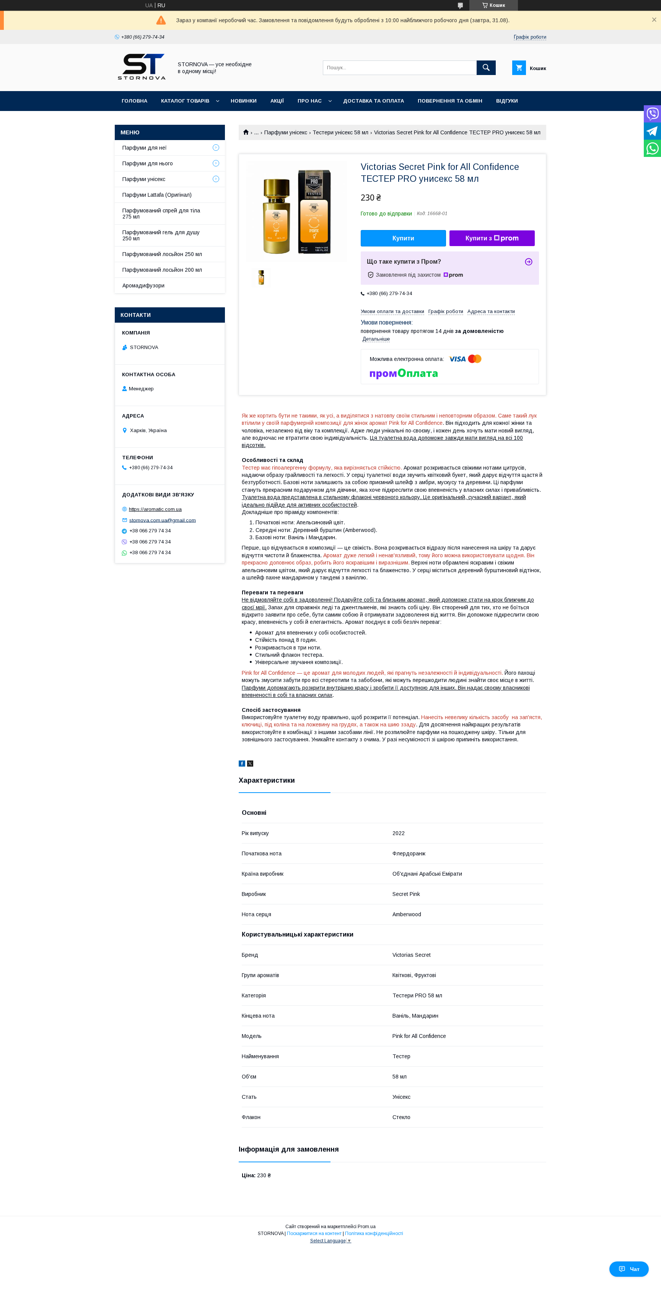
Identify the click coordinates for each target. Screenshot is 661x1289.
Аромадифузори (143, 285)
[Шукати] (486, 67)
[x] (250, 765)
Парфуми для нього (147, 163)
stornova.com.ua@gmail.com (162, 520)
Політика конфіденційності (374, 1233)
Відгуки (507, 101)
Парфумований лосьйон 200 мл (162, 270)
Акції (277, 101)
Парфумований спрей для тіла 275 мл (161, 213)
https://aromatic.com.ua (155, 509)
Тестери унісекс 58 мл (340, 132)
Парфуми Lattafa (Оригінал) (157, 195)
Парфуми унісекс (285, 132)
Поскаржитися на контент (314, 1233)
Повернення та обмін (450, 101)
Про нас (310, 101)
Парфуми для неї (144, 148)
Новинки (244, 101)
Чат (635, 1269)
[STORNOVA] (142, 81)
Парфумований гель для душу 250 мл (161, 235)
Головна (134, 101)
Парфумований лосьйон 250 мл (162, 254)
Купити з (479, 238)
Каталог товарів (185, 101)
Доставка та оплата (373, 101)
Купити (403, 238)
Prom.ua (367, 1226)
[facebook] (242, 765)
